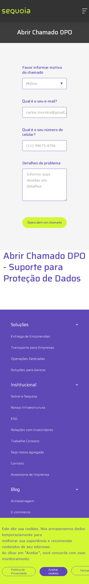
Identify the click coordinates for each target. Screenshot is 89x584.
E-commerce (20, 512)
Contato (17, 463)
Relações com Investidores (32, 430)
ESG (14, 418)
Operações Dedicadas (28, 358)
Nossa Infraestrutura (28, 407)
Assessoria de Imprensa (30, 474)
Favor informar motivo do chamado (42, 70)
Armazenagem (22, 501)
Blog (15, 489)
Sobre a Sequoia (24, 396)
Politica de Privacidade (19, 571)
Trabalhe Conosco (25, 441)
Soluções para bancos (28, 370)
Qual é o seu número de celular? (42, 132)
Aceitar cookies (53, 571)
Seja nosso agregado (27, 452)
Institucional (23, 385)
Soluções (20, 324)
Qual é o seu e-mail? (39, 101)
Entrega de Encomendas (30, 336)
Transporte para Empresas (32, 347)
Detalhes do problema (41, 163)
